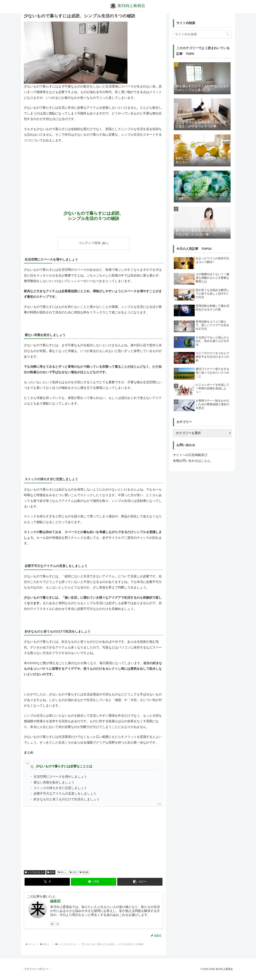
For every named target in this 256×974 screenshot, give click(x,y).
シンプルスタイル (36, 872)
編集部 (55, 901)
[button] (139, 882)
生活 (52, 872)
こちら (206, 460)
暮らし (64, 872)
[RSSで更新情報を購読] (57, 923)
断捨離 (85, 872)
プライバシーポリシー (36, 969)
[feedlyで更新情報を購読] (52, 923)
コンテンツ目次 (90, 243)
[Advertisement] (93, 171)
